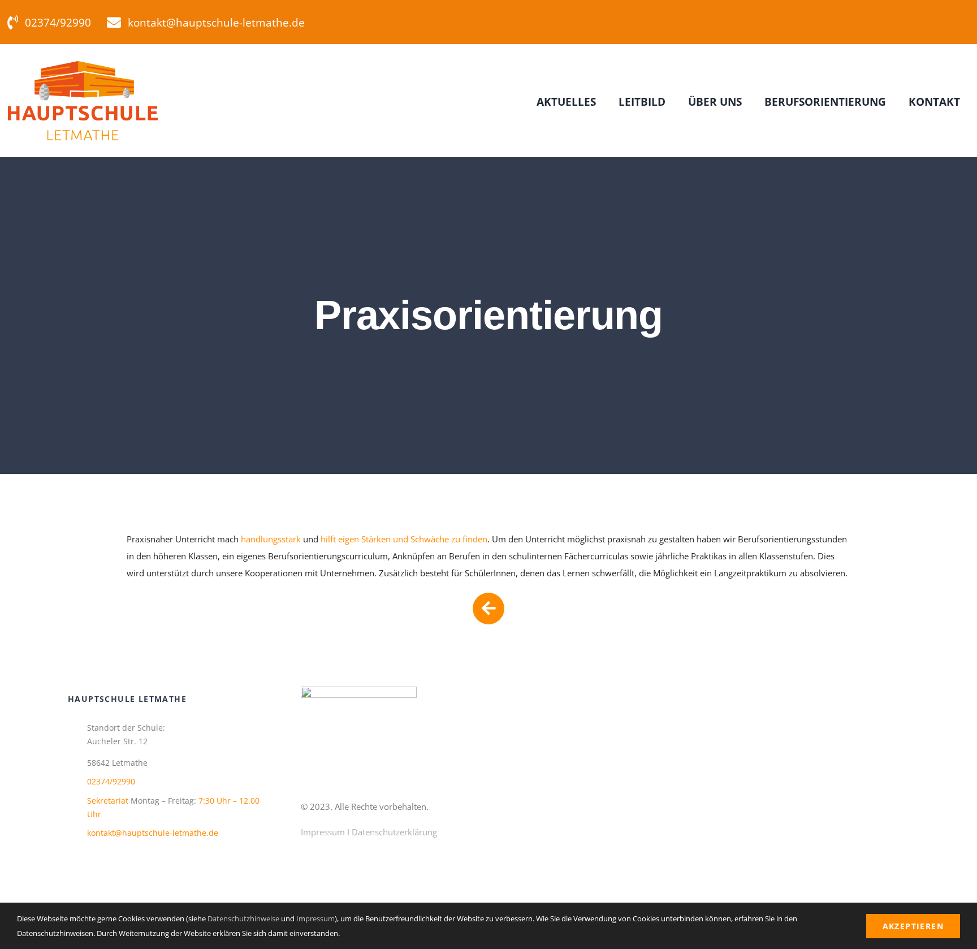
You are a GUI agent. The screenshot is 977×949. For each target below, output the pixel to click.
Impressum (323, 832)
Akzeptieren (913, 926)
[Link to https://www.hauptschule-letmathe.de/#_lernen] (488, 608)
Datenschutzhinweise (243, 918)
